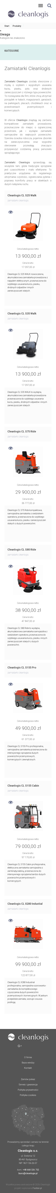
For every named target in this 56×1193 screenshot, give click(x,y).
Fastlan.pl (37, 1188)
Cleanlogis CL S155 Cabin (23, 785)
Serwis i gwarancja (28, 1084)
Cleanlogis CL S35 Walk (21, 313)
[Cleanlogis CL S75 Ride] (28, 461)
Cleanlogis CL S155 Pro (21, 667)
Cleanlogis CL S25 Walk (21, 195)
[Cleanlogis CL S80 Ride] (28, 580)
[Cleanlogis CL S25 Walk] (28, 225)
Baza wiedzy (28, 1062)
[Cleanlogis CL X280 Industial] (28, 934)
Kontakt (28, 1068)
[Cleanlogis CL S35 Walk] (28, 344)
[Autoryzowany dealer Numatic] (28, 18)
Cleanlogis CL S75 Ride (21, 431)
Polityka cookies (28, 1095)
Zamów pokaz (28, 1079)
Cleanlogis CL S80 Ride (21, 549)
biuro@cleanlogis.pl (28, 1173)
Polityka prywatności (28, 1089)
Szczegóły (10, 213)
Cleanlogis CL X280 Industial (25, 903)
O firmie (28, 1057)
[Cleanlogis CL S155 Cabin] (28, 816)
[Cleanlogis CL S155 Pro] (28, 698)
